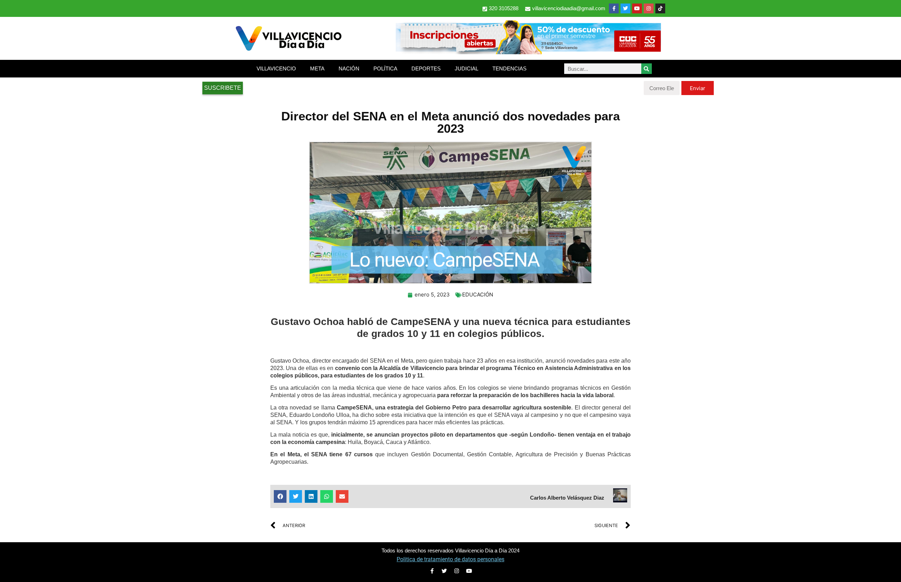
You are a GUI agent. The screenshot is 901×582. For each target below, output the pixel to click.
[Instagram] (649, 8)
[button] (280, 496)
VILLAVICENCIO (276, 68)
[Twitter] (625, 8)
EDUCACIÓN (477, 294)
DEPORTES (426, 68)
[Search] (646, 68)
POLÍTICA (385, 68)
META (317, 68)
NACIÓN (349, 68)
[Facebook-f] (614, 8)
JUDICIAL (466, 68)
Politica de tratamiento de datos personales (450, 559)
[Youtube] (637, 8)
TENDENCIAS (509, 68)
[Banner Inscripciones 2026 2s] (528, 52)
